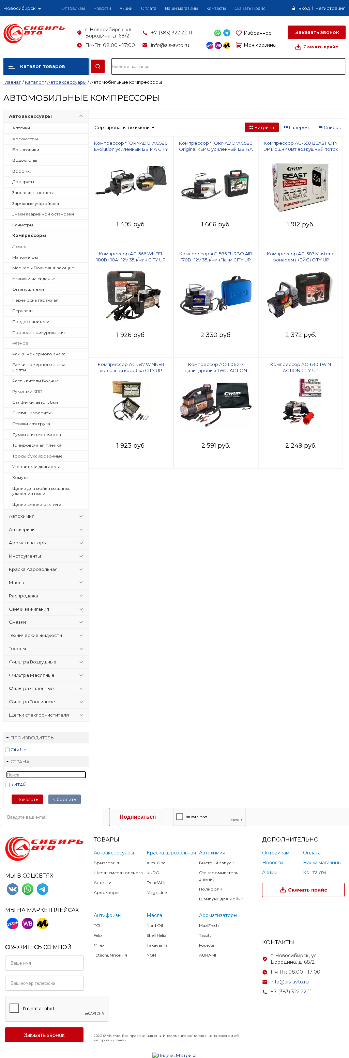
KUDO (153, 872)
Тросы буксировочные (37, 456)
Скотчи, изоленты (31, 412)
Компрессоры (29, 235)
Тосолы (17, 648)
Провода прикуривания (38, 332)
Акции (126, 8)
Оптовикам (73, 8)
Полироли (210, 889)
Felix (98, 935)
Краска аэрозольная (171, 853)
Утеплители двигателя (36, 466)
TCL (98, 925)
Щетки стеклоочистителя (39, 715)
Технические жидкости (35, 635)
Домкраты (23, 181)
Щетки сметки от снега (36, 504)
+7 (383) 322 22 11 (171, 33)
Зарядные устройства (35, 203)
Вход (304, 8)
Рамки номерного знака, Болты (39, 367)
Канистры (22, 224)
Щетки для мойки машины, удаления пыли (41, 491)
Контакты (216, 8)
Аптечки (21, 127)
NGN (151, 955)
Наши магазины (181, 8)
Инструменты (25, 556)
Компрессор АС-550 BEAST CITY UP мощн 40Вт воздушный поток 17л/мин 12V (300, 149)
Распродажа (23, 595)
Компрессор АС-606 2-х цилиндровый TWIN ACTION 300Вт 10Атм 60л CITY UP (216, 370)
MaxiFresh (209, 925)
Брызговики (25, 149)
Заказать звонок (316, 32)
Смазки (17, 622)
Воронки (22, 171)
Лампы (19, 246)
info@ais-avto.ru (170, 45)
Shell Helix (156, 935)
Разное (20, 343)
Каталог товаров (42, 66)
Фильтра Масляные (32, 675)
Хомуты (20, 477)
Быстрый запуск (216, 862)
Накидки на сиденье (33, 278)
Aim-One (156, 862)
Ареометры (25, 138)
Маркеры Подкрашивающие (43, 267)
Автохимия (21, 516)
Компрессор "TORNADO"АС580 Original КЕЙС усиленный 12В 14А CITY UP (216, 149)
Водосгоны (24, 160)
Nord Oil (155, 925)
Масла (16, 582)
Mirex (99, 945)
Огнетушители (28, 289)
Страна (20, 761)
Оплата (148, 8)
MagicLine (157, 892)
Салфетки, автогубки (35, 402)
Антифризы (22, 529)
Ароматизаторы (28, 542)
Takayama (157, 945)
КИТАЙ (19, 784)
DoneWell (156, 882)
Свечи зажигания (29, 609)
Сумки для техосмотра (36, 434)
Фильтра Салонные (31, 688)
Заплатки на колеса (33, 192)
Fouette (206, 945)
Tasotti (205, 935)
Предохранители (30, 321)
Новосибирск (19, 8)
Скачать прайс (320, 46)
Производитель (32, 737)
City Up (19, 749)
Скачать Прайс (249, 8)
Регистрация (331, 8)
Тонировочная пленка (36, 445)
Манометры (25, 257)
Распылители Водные (35, 380)
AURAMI (207, 955)
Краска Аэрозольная (33, 569)
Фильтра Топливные (32, 701)
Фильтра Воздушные (33, 661)
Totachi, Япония (110, 955)
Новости (102, 8)
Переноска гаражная (35, 300)
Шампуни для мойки (221, 898)
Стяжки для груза (31, 423)
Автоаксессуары (30, 116)
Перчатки (22, 310)
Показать (27, 799)
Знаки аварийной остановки (43, 214)
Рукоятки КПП (27, 391)
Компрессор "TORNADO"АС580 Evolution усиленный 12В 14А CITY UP (131, 149)
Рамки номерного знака (38, 353)
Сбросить (64, 799)
